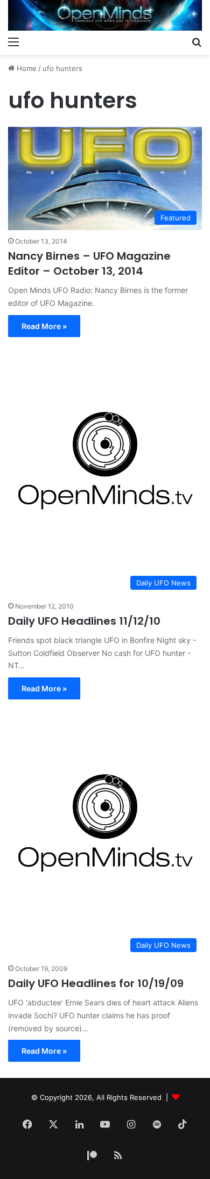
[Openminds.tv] (105, 15)
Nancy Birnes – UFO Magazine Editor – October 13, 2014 (89, 263)
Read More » (44, 326)
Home (26, 68)
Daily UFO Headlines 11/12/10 (84, 620)
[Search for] (196, 41)
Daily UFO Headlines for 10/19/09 (96, 983)
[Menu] (13, 41)
